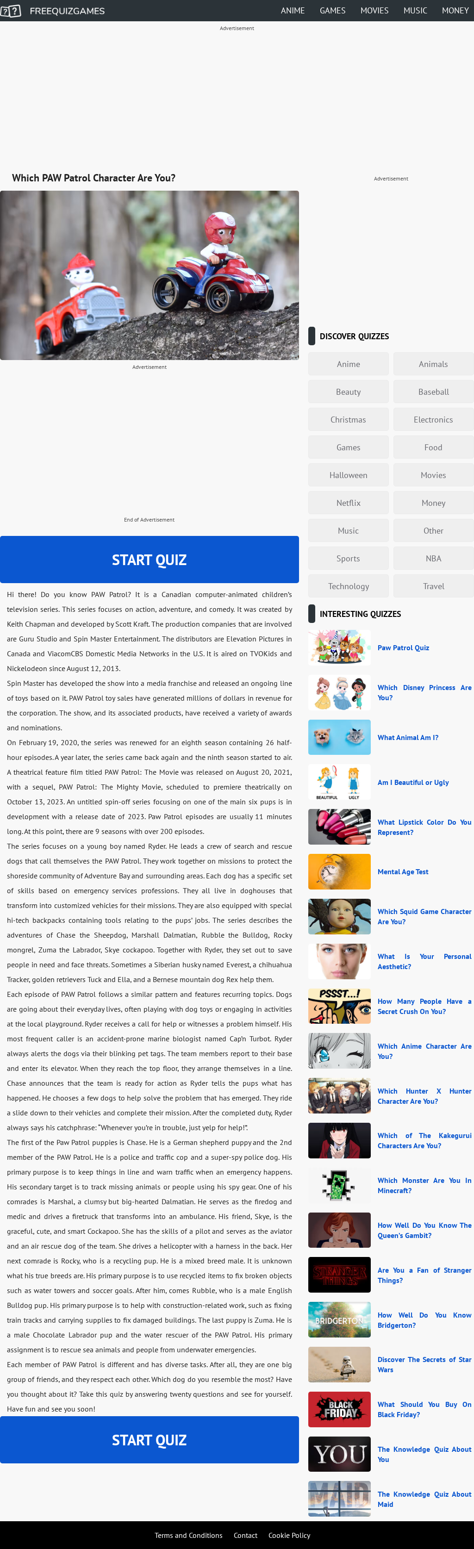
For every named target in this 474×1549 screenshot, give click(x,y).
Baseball (433, 391)
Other (433, 530)
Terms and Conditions (189, 1535)
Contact (245, 1535)
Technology (348, 586)
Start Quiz (149, 559)
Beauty (348, 391)
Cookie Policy (289, 1535)
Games (333, 10)
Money (455, 10)
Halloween (349, 475)
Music (415, 10)
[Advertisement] (237, 100)
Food (433, 447)
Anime (293, 10)
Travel (433, 586)
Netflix (349, 503)
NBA (434, 558)
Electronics (433, 419)
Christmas (348, 419)
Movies (375, 10)
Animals (433, 364)
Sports (348, 558)
